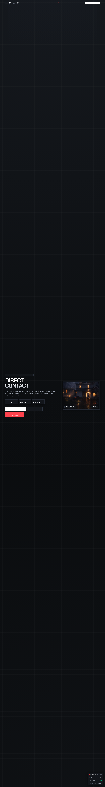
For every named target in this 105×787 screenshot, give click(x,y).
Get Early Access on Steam (16, 409)
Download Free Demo (35, 409)
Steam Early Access (92, 3)
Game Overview (41, 3)
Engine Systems (52, 3)
